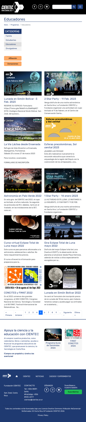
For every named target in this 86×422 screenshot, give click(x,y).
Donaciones (12, 64)
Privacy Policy (43, 415)
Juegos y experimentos (60, 376)
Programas (15, 25)
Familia (9, 36)
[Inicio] (15, 7)
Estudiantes (11, 40)
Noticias (40, 376)
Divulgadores (11, 48)
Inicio (6, 25)
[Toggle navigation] (80, 6)
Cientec (26, 376)
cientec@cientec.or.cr (33, 400)
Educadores (11, 44)
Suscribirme (73, 392)
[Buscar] (74, 7)
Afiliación (13, 58)
